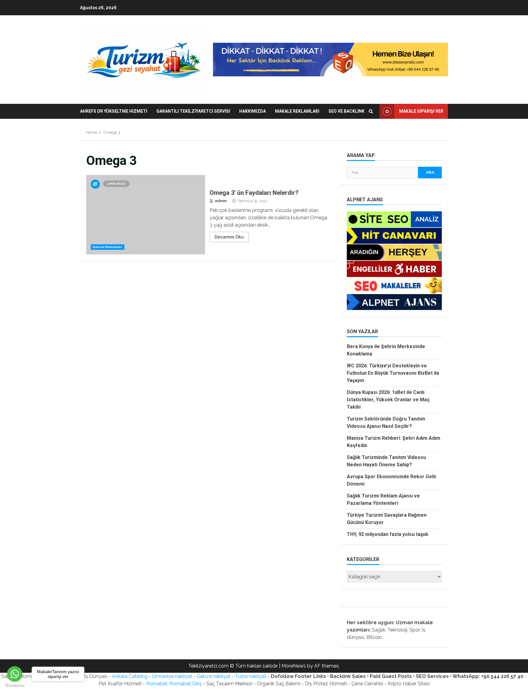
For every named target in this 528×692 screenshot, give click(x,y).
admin (220, 201)
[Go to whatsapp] (14, 674)
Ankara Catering (130, 676)
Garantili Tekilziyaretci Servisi (193, 111)
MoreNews (293, 666)
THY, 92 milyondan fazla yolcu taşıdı (387, 534)
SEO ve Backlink (346, 111)
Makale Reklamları (297, 111)
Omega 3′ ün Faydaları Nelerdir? (145, 214)
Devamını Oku (229, 237)
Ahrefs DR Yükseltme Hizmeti (113, 111)
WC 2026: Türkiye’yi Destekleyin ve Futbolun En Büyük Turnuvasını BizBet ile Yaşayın (393, 373)
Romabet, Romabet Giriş (174, 684)
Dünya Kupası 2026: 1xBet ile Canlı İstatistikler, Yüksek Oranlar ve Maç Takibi (388, 399)
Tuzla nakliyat (250, 676)
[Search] (371, 111)
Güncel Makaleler (108, 247)
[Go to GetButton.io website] (14, 686)
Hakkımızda (252, 111)
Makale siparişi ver (421, 111)
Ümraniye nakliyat (172, 676)
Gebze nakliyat (213, 676)
